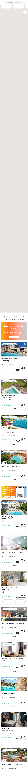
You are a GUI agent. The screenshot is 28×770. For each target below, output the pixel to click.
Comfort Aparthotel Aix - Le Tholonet (14, 552)
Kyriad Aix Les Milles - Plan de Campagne (14, 359)
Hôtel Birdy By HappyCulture (14, 516)
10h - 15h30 (14, 373)
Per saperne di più (14, 337)
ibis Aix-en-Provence (14, 395)
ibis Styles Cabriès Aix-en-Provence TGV (14, 658)
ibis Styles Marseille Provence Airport (14, 623)
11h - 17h (14, 565)
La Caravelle (14, 729)
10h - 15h (14, 530)
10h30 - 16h (14, 706)
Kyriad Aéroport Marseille (14, 587)
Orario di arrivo (5, 7)
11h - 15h (14, 444)
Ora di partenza (17, 7)
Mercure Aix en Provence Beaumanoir (14, 431)
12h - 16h (14, 408)
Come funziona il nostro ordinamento (13, 319)
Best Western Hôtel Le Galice (14, 466)
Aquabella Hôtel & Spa (14, 693)
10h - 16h (14, 479)
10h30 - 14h (19, 601)
